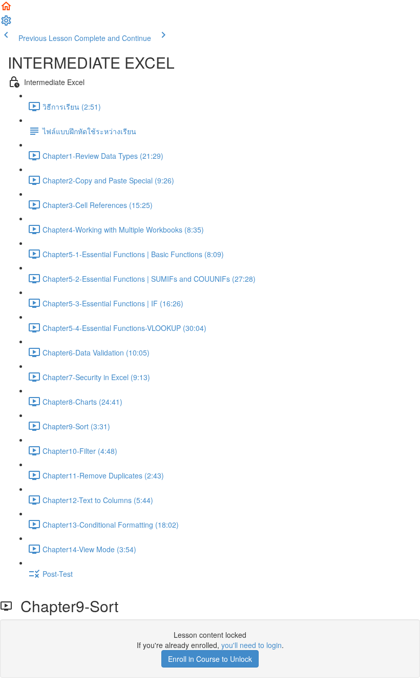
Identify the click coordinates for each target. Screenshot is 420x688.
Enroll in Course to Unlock (210, 659)
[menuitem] (6, 23)
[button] (6, 9)
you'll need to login (251, 645)
